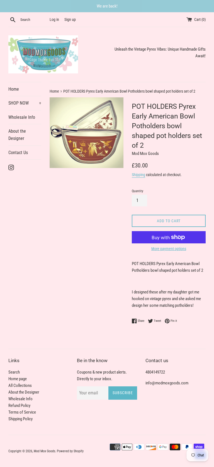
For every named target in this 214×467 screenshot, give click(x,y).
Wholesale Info (21, 117)
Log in (54, 19)
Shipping (138, 174)
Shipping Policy (20, 418)
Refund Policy (19, 405)
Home (13, 89)
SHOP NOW (24, 103)
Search (14, 372)
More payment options (168, 248)
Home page (17, 378)
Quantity (137, 191)
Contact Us (18, 152)
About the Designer (17, 135)
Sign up (70, 19)
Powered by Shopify (70, 451)
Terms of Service (22, 412)
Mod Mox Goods (44, 451)
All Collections (20, 385)
